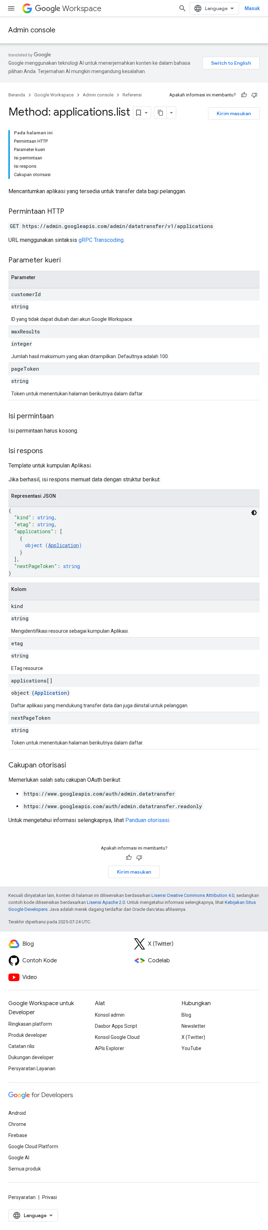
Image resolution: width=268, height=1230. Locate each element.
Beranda (16, 94)
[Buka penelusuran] (182, 8)
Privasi (49, 1197)
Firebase (17, 1135)
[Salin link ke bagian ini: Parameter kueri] (68, 261)
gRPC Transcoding (101, 240)
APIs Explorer (109, 1048)
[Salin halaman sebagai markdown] (160, 113)
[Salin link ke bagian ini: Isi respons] (50, 451)
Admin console (31, 30)
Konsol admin (110, 1015)
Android (17, 1113)
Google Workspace (54, 94)
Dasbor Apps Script (116, 1026)
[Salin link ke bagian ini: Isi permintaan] (61, 416)
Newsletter (193, 1026)
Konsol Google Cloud (117, 1037)
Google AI (18, 1157)
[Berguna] (244, 95)
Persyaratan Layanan (31, 1068)
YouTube (191, 1048)
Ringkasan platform (30, 1024)
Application (63, 545)
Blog (186, 1015)
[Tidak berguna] (254, 95)
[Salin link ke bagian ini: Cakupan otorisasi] (73, 766)
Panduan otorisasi (147, 820)
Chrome (17, 1124)
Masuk (252, 8)
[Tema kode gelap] (254, 512)
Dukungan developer (31, 1057)
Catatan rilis (21, 1046)
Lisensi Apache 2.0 (106, 902)
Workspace (82, 8)
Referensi (132, 94)
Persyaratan (22, 1197)
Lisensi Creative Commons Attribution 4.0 (192, 895)
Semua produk (24, 1169)
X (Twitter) (193, 1037)
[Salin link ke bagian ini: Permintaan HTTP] (71, 212)
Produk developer (27, 1035)
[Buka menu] (11, 8)
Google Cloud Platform (33, 1146)
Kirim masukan (234, 113)
